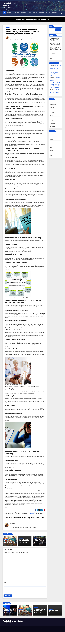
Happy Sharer (13, 36)
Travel (29, 12)
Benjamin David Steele (54, 82)
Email (5, 582)
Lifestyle (23, 12)
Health (35, 12)
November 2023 (53, 104)
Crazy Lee (29, 613)
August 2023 (52, 107)
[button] (59, 13)
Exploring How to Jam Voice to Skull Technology (55, 79)
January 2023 (52, 126)
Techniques (38, 38)
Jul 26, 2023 (52, 613)
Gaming (51, 139)
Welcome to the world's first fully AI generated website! (32, 19)
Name (5, 576)
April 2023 (52, 118)
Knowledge (41, 12)
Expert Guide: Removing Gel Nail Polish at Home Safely (9, 542)
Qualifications (33, 38)
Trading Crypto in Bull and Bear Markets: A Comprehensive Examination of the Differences (55, 48)
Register (61, 629)
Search (51, 26)
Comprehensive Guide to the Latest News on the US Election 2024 (55, 39)
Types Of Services (22, 39)
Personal (54, 12)
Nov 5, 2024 (7, 612)
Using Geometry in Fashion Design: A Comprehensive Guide (55, 67)
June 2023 (52, 112)
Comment (6, 554)
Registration (32, 513)
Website (5, 588)
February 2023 (52, 123)
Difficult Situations (19, 38)
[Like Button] (6, 507)
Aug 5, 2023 (37, 612)
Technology (16, 12)
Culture (48, 12)
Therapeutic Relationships (14, 39)
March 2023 (52, 120)
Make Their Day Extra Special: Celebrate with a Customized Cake (55, 57)
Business (9, 12)
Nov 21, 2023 (22, 613)
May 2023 (51, 115)
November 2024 (53, 101)
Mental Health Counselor (27, 38)
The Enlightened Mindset (13, 621)
